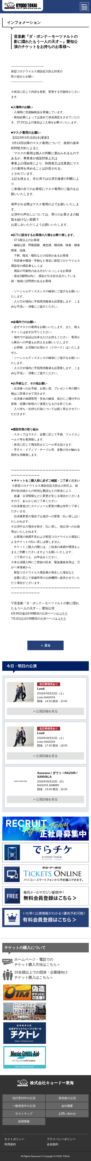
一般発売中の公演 (23, 1106)
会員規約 (52, 1144)
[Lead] (20, 699)
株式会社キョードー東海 (52, 1083)
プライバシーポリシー (61, 1139)
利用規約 (10, 1144)
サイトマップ (23, 1113)
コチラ (63, 613)
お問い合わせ (67, 1113)
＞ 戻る (45, 645)
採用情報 (24, 1121)
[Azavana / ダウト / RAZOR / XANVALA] (20, 788)
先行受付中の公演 (23, 1098)
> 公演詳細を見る (45, 711)
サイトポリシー (14, 1139)
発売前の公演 (67, 1098)
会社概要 (67, 1106)
